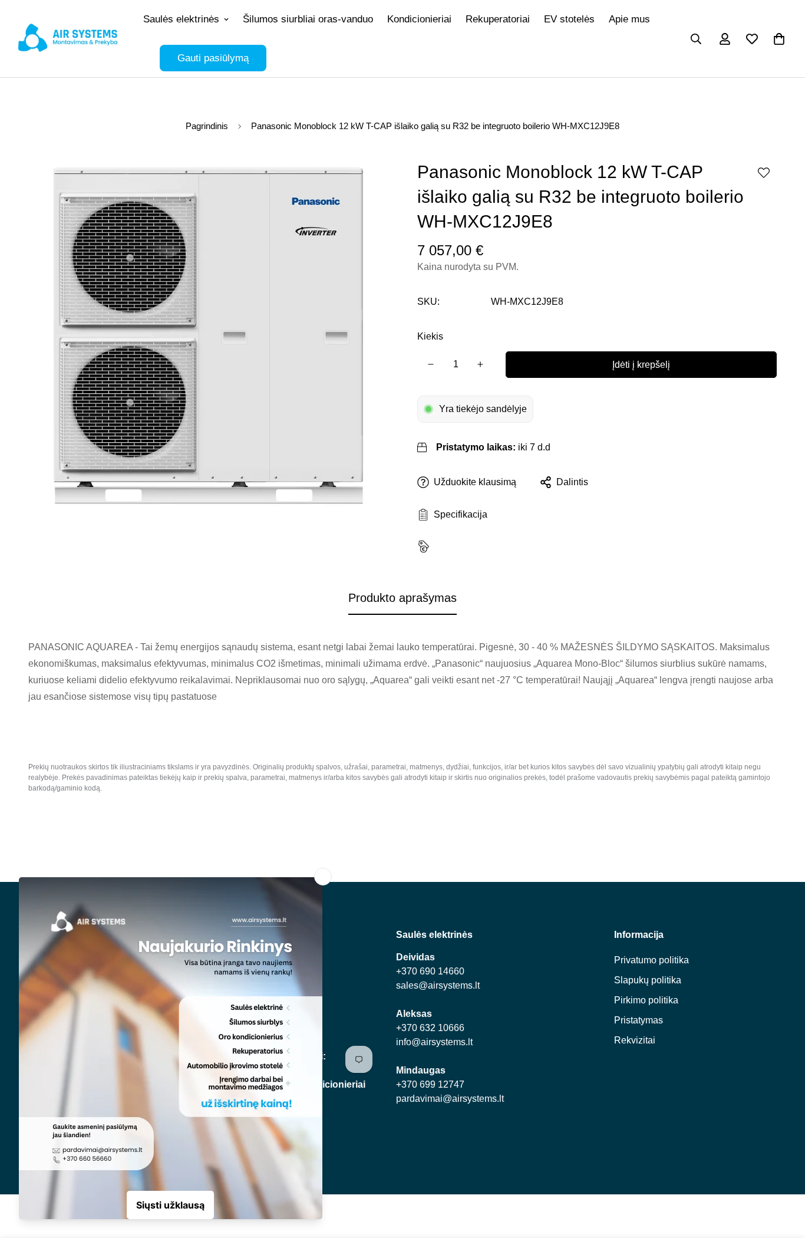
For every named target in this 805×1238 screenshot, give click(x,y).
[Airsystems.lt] (68, 38)
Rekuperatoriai (498, 19)
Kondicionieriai (419, 19)
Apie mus (629, 19)
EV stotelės (569, 19)
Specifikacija (458, 514)
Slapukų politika (647, 980)
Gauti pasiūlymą (213, 58)
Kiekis (430, 336)
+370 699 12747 (430, 1084)
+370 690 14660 (430, 971)
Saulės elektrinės (181, 19)
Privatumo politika (651, 960)
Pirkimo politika (646, 1000)
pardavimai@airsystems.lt (450, 1099)
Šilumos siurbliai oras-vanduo (308, 19)
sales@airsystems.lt (438, 985)
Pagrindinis (207, 126)
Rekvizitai (634, 1040)
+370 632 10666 (430, 1028)
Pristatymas (638, 1020)
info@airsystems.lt (434, 1042)
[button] (779, 38)
